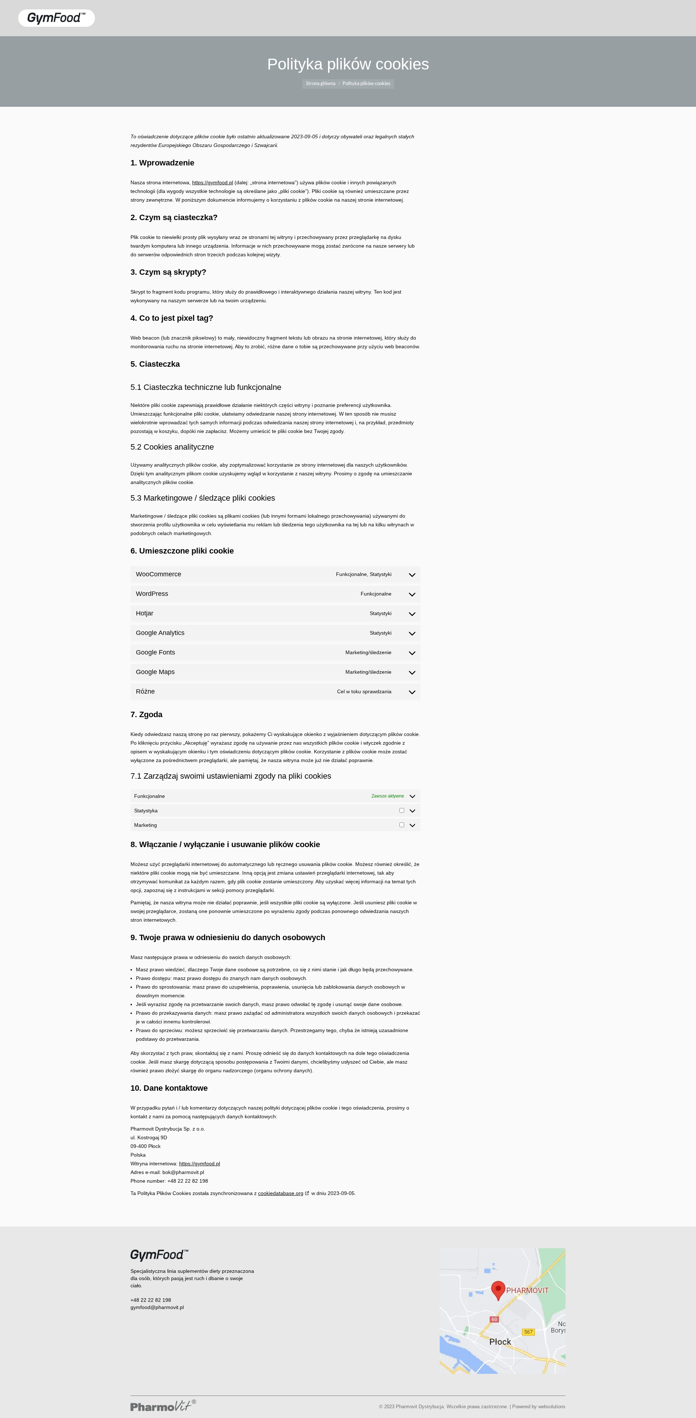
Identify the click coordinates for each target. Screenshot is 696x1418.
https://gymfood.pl (212, 182)
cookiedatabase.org (280, 1193)
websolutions (552, 1406)
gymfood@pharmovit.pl (157, 1307)
